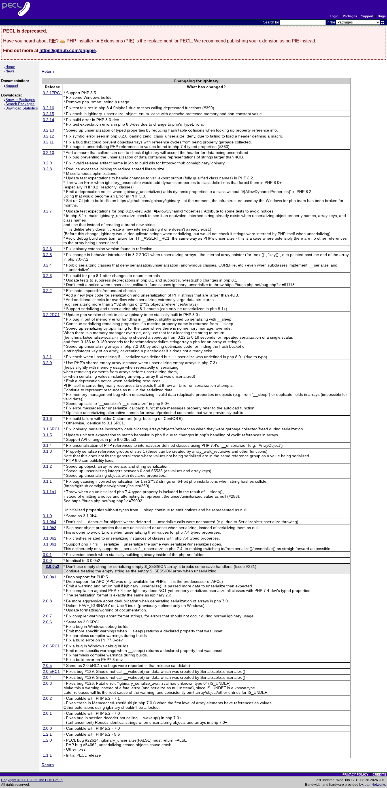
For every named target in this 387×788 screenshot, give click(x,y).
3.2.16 (48, 108)
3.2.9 (47, 163)
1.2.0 (47, 740)
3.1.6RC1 (51, 429)
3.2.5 (47, 254)
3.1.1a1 (49, 491)
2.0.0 (47, 728)
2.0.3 (47, 683)
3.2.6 (47, 248)
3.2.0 (47, 362)
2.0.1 (47, 713)
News (11, 71)
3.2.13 (48, 130)
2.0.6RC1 (51, 646)
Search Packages (21, 104)
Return (48, 71)
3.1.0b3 (49, 527)
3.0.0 (47, 560)
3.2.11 (48, 142)
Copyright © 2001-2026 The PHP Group (32, 780)
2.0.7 (47, 616)
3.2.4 (47, 265)
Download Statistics (22, 108)
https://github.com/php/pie (67, 50)
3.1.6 (47, 418)
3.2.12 (48, 136)
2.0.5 (47, 665)
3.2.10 (48, 152)
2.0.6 (47, 622)
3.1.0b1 (49, 544)
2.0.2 (47, 698)
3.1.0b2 (49, 538)
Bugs (382, 16)
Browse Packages (21, 100)
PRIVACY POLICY (355, 774)
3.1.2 (47, 466)
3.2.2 (47, 290)
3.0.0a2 (52, 566)
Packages (350, 16)
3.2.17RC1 (52, 93)
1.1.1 (47, 755)
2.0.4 (47, 677)
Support (367, 16)
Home (11, 67)
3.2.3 (47, 275)
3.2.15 (48, 113)
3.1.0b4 (49, 521)
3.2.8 (47, 169)
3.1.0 (47, 516)
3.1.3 (47, 451)
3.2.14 (48, 119)
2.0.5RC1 (51, 671)
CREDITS (379, 774)
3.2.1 (47, 357)
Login (334, 16)
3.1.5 (47, 435)
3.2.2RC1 (51, 314)
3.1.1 (47, 481)
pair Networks (375, 785)
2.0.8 (47, 601)
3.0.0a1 (49, 577)
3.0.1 (47, 554)
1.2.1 (47, 734)
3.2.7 (47, 211)
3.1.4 (47, 445)
